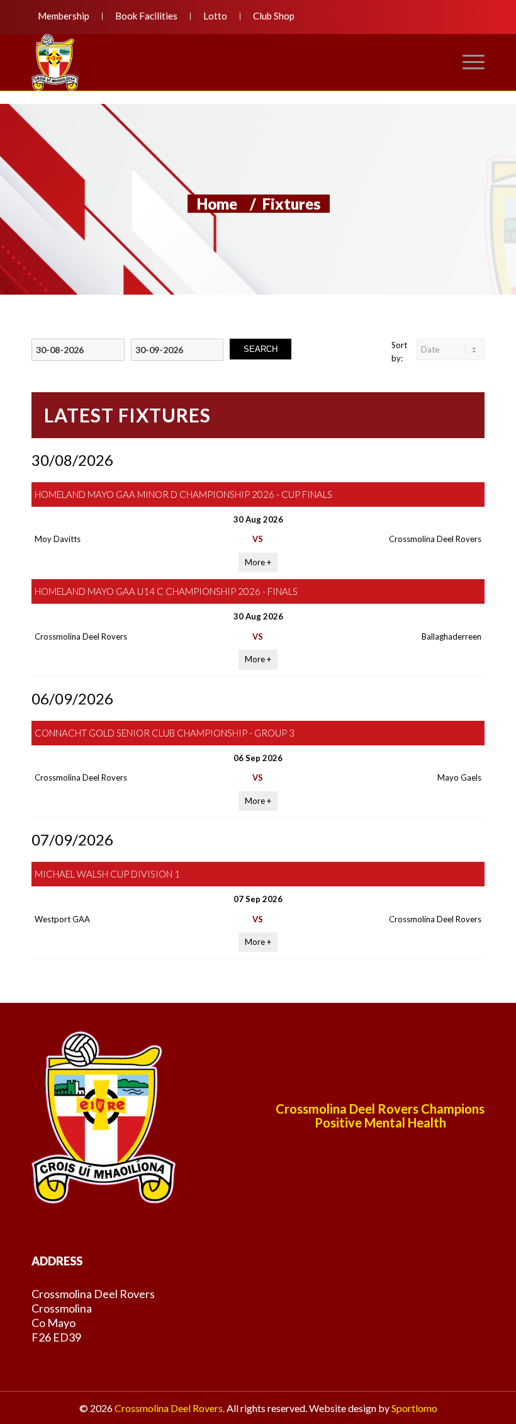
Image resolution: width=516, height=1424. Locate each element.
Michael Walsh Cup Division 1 (107, 873)
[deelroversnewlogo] (55, 62)
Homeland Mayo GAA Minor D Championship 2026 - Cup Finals (183, 494)
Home (217, 204)
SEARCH (261, 349)
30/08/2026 (72, 460)
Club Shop (273, 15)
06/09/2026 (72, 698)
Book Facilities (146, 15)
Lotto (215, 15)
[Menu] (467, 62)
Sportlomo (414, 1408)
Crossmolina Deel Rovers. (170, 1408)
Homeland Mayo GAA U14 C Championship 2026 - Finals (166, 591)
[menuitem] (67, 16)
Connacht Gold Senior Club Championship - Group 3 (164, 732)
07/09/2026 (72, 839)
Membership (63, 15)
